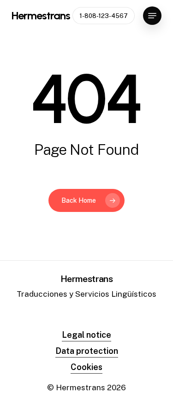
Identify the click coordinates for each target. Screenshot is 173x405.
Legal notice (86, 335)
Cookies (86, 367)
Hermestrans (41, 15)
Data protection (86, 351)
